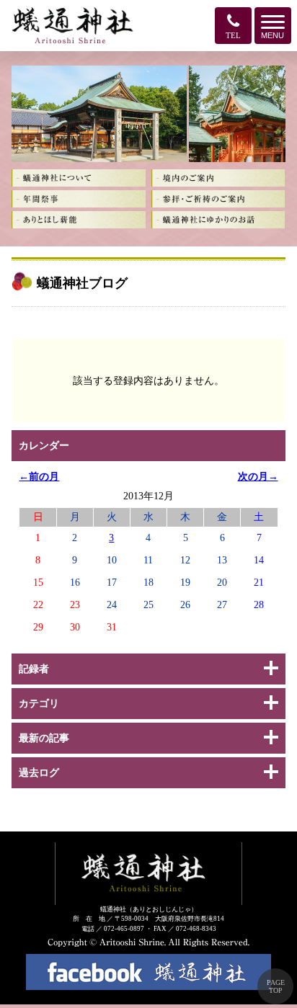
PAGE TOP (276, 986)
